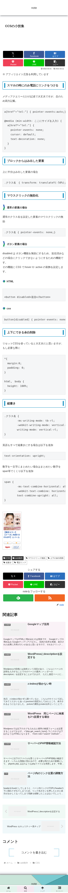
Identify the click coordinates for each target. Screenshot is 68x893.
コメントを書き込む (34, 852)
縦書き (9, 562)
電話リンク (21, 562)
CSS (8, 558)
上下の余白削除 (57, 558)
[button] (55, 62)
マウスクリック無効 (36, 558)
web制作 (19, 558)
